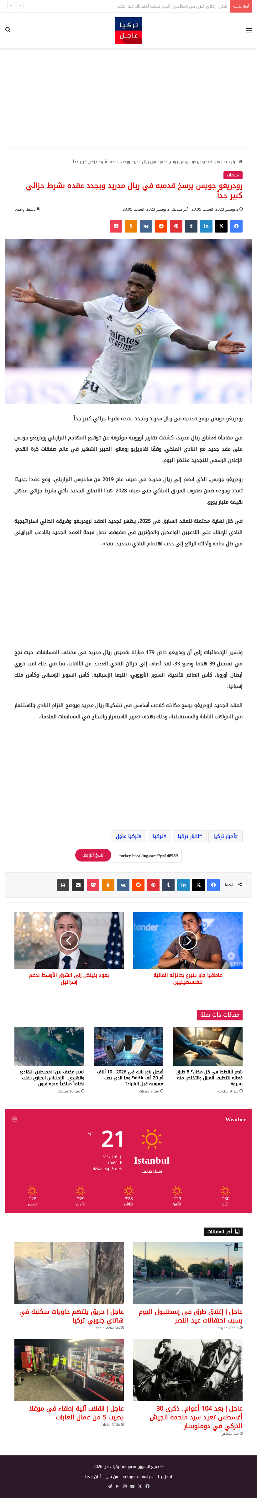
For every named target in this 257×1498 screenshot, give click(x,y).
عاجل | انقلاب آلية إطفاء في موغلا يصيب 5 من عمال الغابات (76, 1412)
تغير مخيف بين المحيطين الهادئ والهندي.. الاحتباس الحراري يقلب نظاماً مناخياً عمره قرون (52, 1078)
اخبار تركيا (188, 836)
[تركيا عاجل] (128, 30)
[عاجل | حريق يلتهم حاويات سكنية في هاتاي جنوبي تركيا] (69, 1273)
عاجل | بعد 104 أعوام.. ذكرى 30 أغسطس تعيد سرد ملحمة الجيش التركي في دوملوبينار (196, 1417)
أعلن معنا (93, 1476)
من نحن (112, 1476)
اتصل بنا (165, 1476)
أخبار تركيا (224, 836)
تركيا (158, 836)
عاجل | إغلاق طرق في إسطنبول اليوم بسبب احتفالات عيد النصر (191, 1316)
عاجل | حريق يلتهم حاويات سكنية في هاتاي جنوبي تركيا (71, 1316)
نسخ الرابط (93, 855)
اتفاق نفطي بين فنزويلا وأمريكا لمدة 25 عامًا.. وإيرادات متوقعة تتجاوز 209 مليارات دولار (152, 6)
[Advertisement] (128, 98)
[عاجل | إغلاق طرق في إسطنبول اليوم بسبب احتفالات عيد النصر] (188, 1273)
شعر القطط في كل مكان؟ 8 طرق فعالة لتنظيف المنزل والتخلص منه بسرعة (209, 1078)
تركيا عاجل (127, 836)
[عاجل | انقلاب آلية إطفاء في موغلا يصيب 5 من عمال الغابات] (69, 1370)
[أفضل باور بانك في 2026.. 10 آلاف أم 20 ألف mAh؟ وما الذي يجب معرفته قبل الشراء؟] (129, 1046)
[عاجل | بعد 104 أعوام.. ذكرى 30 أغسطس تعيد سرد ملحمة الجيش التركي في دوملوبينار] (188, 1370)
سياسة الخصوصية (138, 1476)
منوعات (214, 161)
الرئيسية (231, 161)
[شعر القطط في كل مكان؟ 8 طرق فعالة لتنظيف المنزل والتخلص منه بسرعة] (208, 1046)
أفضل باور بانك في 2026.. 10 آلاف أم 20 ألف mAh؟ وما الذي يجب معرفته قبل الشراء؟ (130, 1078)
